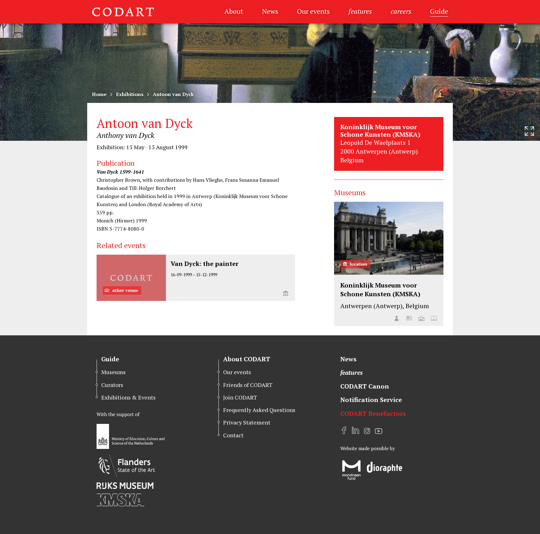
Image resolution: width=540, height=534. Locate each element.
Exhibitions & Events (128, 397)
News (270, 11)
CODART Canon (364, 386)
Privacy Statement (246, 422)
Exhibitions (129, 94)
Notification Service (371, 399)
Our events (313, 11)
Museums (113, 372)
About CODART (246, 359)
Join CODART (240, 397)
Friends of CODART (247, 385)
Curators (112, 385)
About (233, 11)
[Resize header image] (529, 131)
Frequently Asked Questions (259, 410)
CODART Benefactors (373, 413)
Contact (233, 435)
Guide (439, 11)
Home (99, 94)
